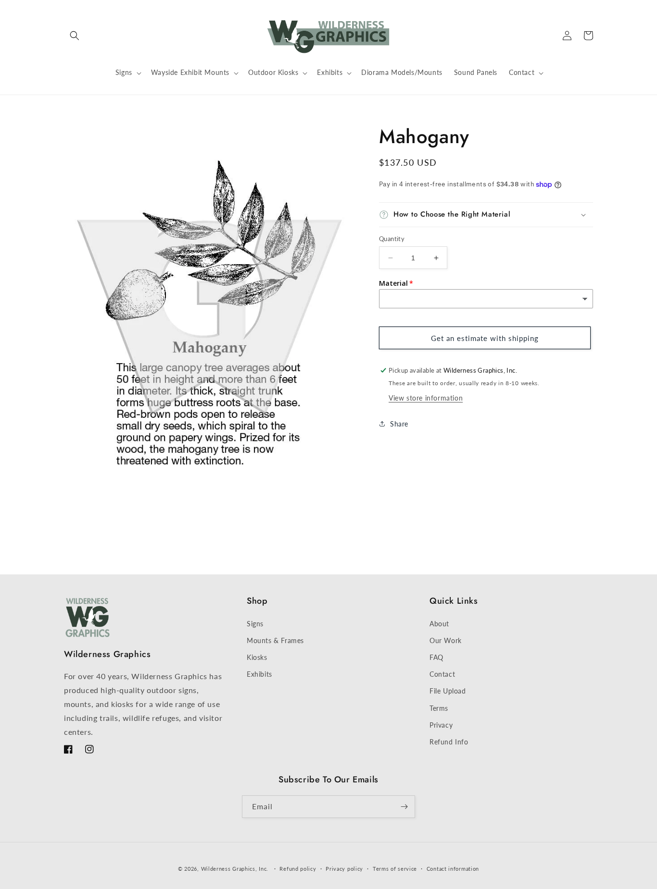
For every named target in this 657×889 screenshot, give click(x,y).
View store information (426, 398)
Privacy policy (344, 868)
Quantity (391, 239)
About (439, 624)
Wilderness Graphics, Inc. (235, 868)
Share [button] (399, 424)
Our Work (446, 640)
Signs (255, 624)
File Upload (448, 691)
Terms (439, 708)
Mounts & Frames (275, 640)
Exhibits (259, 674)
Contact (442, 674)
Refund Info (449, 742)
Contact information (453, 868)
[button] (74, 35)
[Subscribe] (404, 806)
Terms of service (395, 868)
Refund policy (297, 868)
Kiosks (257, 657)
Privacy (441, 725)
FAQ (436, 657)
